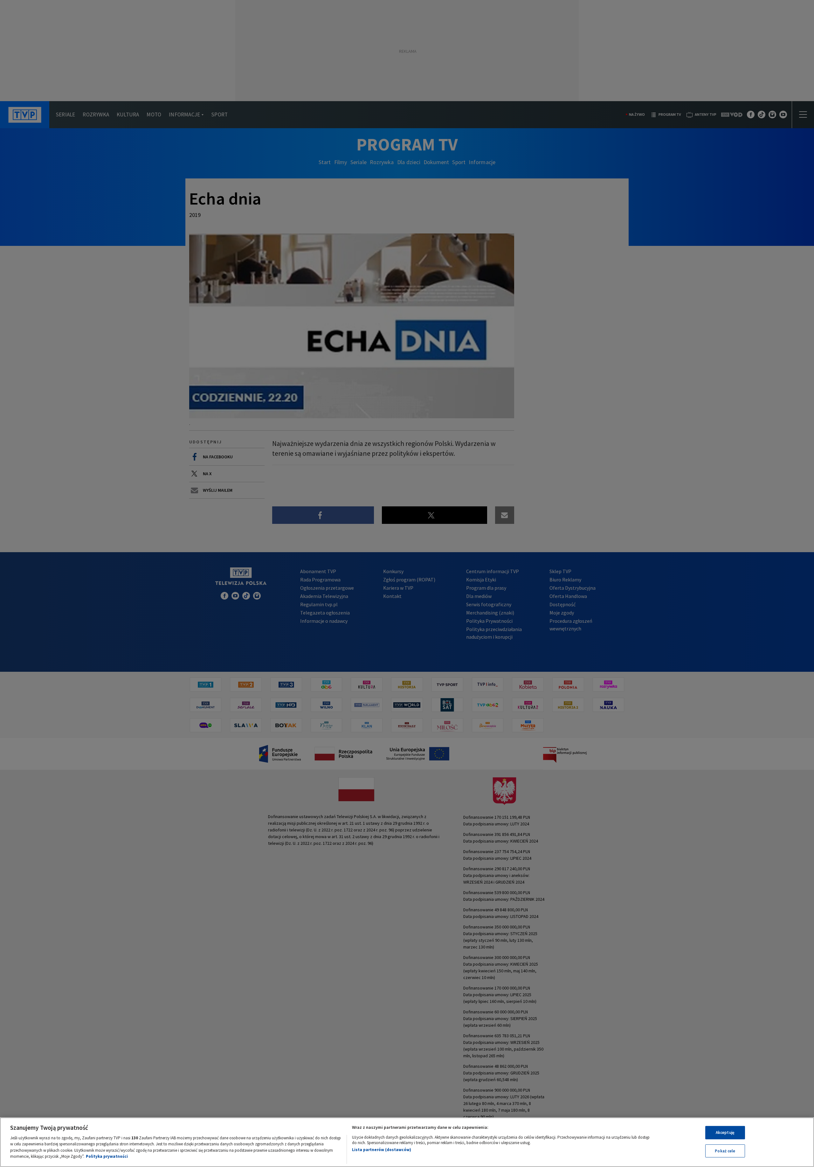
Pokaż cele (725, 1150)
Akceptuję (725, 1132)
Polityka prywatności (107, 1156)
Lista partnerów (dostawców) (381, 1149)
